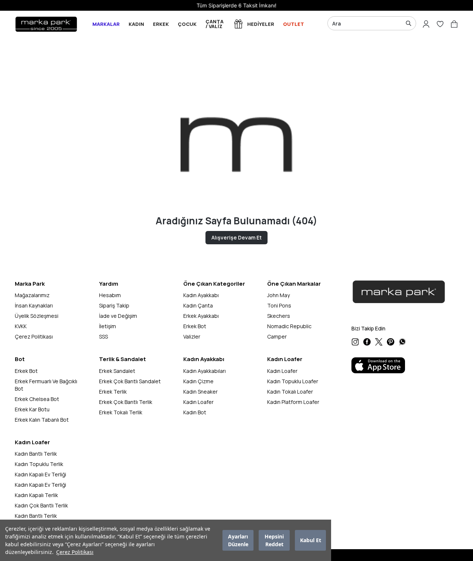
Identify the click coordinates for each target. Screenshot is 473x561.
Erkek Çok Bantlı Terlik (125, 401)
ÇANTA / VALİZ (214, 24)
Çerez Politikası (74, 551)
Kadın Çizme (198, 381)
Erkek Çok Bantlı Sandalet (130, 381)
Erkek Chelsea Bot (37, 398)
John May (278, 295)
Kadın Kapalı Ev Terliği (40, 474)
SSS (103, 336)
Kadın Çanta (198, 305)
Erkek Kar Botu (32, 409)
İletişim (107, 326)
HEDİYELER (260, 24)
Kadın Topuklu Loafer (292, 381)
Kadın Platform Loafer (293, 401)
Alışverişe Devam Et (236, 237)
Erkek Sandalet (117, 370)
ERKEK (161, 24)
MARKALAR (106, 24)
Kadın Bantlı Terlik (36, 453)
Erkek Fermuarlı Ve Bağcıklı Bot (46, 385)
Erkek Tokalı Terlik (120, 412)
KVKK (21, 326)
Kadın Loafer (198, 401)
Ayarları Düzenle (238, 540)
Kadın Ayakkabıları (204, 370)
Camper (277, 336)
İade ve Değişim (118, 315)
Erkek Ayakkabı (201, 315)
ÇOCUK (187, 24)
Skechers (278, 315)
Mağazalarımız (32, 295)
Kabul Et (310, 540)
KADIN (136, 24)
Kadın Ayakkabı (201, 295)
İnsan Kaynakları (34, 305)
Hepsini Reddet (274, 540)
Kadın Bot (194, 412)
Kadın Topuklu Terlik (39, 463)
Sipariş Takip (114, 305)
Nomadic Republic (289, 326)
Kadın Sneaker (200, 391)
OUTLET (293, 24)
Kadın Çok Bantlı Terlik (41, 505)
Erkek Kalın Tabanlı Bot (42, 419)
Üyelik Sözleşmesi (36, 315)
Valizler (191, 336)
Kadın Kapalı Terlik (36, 495)
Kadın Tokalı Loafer (290, 391)
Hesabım (110, 295)
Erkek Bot (194, 326)
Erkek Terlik (113, 391)
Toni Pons (279, 305)
